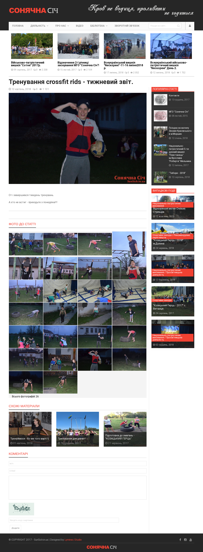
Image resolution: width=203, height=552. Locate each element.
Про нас (61, 25)
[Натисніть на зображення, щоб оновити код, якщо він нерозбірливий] (21, 508)
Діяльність (38, 25)
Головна (17, 25)
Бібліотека (97, 25)
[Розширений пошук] (178, 26)
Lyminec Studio (73, 539)
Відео (79, 25)
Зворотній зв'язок (127, 25)
